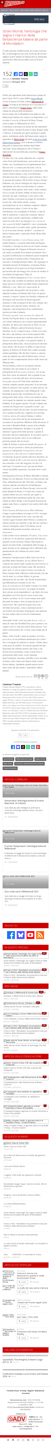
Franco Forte (26, 107)
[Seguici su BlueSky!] (20, 935)
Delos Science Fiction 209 (15, 1146)
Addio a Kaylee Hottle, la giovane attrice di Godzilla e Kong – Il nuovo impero (26, 1126)
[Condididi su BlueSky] (21, 74)
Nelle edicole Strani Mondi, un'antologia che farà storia (25, 1046)
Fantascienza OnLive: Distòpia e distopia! (21, 1006)
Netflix (45, 10)
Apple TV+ (4, 10)
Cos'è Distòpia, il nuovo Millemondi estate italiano (25, 1018)
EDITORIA (10, 793)
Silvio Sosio (19, 139)
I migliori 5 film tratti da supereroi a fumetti (22, 1175)
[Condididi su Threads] (26, 74)
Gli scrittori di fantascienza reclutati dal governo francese (24, 1156)
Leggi (23, 1282)
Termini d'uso (13, 1390)
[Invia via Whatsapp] (31, 74)
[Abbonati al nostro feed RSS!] (40, 935)
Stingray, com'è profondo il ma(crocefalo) (22, 1195)
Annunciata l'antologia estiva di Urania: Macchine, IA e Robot (24, 802)
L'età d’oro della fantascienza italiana (29, 763)
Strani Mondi (36, 98)
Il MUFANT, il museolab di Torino (26, 1254)
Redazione (39, 1390)
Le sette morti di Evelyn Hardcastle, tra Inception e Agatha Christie (26, 1244)
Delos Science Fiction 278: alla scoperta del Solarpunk (22, 1069)
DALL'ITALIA (21, 1271)
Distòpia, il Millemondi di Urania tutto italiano (23, 996)
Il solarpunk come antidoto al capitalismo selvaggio (22, 1097)
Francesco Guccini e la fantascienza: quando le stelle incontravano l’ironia (30, 1275)
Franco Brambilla (10, 768)
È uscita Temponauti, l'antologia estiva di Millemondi (25, 847)
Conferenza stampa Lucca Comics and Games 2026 (25, 1375)
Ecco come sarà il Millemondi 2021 (22, 891)
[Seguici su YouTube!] (30, 935)
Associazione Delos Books (24, 1407)
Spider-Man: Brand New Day (30, 10)
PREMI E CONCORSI (24, 1300)
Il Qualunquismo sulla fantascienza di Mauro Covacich (23, 1083)
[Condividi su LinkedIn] (35, 74)
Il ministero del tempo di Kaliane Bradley (32, 1332)
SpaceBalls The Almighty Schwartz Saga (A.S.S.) (23, 1361)
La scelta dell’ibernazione (14, 1203)
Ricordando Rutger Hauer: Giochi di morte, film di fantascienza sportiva (25, 1185)
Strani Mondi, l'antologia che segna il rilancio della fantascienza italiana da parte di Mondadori (25, 961)
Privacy (23, 1390)
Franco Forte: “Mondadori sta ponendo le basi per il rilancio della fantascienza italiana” (25, 976)
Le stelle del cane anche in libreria (32, 1288)
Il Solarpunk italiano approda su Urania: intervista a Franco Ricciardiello (26, 1112)
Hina (6, 1254)
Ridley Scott (14, 10)
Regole (31, 1390)
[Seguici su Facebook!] (11, 935)
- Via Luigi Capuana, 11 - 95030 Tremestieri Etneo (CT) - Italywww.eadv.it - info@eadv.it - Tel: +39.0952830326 (28, 1423)
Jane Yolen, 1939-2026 (27, 1317)
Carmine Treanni (20, 78)
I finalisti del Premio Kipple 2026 (32, 1302)
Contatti (26, 1393)
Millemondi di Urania (24, 759)
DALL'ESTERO (22, 1314)
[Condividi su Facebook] (15, 74)
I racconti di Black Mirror (14, 1166)
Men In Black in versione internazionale (21, 1234)
